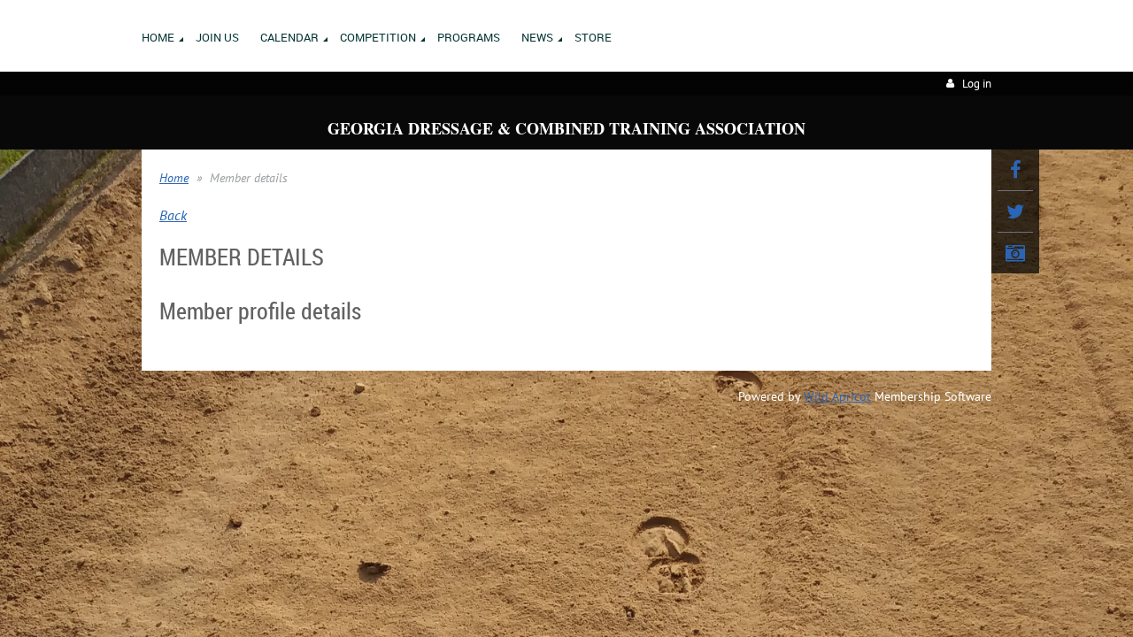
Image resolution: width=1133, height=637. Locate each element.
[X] (1015, 211)
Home (174, 178)
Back (173, 215)
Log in (976, 83)
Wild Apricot (837, 396)
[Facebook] (1015, 170)
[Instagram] (1015, 253)
